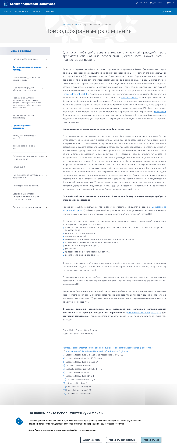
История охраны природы (25, 59)
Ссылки (142, 3)
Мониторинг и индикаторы (26, 185)
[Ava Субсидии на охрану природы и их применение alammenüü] (46, 156)
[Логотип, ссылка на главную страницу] (29, 4)
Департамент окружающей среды (143, 312)
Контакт (50, 12)
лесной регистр (129, 97)
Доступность (158, 3)
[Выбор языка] (173, 3)
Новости (37, 12)
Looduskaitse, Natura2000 (75, 94)
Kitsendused (160, 111)
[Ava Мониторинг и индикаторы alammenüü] (46, 186)
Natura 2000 (19, 167)
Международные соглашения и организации (28, 176)
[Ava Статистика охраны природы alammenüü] (46, 207)
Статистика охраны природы (27, 207)
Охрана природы (21, 50)
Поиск (168, 11)
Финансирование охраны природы (24, 147)
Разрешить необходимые (121, 440)
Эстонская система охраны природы (27, 68)
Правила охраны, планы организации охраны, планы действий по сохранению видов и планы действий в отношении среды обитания (27, 103)
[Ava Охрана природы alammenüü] (46, 51)
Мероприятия (21, 12)
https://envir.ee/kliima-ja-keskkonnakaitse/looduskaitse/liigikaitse (97, 351)
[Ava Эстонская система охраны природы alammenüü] (46, 67)
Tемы (5, 12)
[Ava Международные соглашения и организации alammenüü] (46, 175)
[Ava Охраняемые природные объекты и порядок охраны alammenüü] (42, 88)
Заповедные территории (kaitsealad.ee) (23, 116)
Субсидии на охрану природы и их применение (28, 157)
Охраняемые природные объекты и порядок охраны (24, 89)
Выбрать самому (91, 440)
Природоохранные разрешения (22, 126)
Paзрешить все (151, 440)
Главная (67, 24)
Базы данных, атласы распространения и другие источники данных (26, 196)
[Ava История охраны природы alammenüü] (46, 59)
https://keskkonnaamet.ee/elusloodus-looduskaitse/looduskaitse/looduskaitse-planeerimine (109, 348)
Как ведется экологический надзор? (25, 137)
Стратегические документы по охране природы (26, 79)
